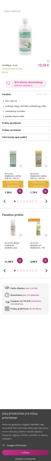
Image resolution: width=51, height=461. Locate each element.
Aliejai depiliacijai (13, 11)
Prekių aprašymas (11, 122)
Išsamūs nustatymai (25, 458)
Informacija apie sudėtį (14, 137)
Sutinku (25, 452)
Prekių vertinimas (11, 130)
